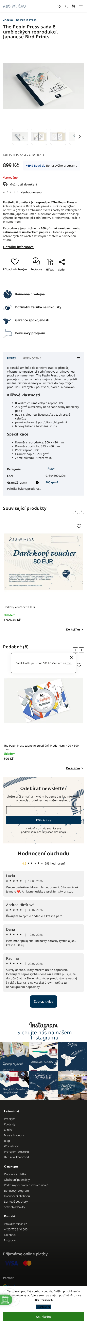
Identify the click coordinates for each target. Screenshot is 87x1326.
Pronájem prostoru (16, 1152)
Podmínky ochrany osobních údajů (26, 1185)
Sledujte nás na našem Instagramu (44, 1035)
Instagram (11, 1240)
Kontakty (9, 1124)
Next (82, 511)
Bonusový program (16, 1190)
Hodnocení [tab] (32, 358)
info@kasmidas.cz (15, 1224)
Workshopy (11, 1146)
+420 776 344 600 (16, 1229)
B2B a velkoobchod (16, 1157)
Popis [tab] (11, 358)
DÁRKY (50, 469)
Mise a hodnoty (14, 1135)
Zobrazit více (43, 1001)
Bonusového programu (61, 165)
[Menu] (81, 6)
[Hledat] (66, 6)
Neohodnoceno (30, 192)
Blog (7, 1141)
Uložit (40, 281)
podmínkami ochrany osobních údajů (43, 832)
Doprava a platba (15, 1174)
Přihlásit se (43, 820)
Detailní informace (18, 247)
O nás (8, 1130)
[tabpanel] (43, 577)
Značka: (19, 20)
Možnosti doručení (23, 184)
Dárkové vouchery (16, 1201)
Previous (76, 511)
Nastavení (43, 1307)
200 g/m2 (52, 482)
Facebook (10, 1235)
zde (49, 1299)
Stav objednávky (14, 1207)
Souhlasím (43, 1317)
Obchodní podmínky (17, 1180)
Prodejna (10, 1119)
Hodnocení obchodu (43, 853)
